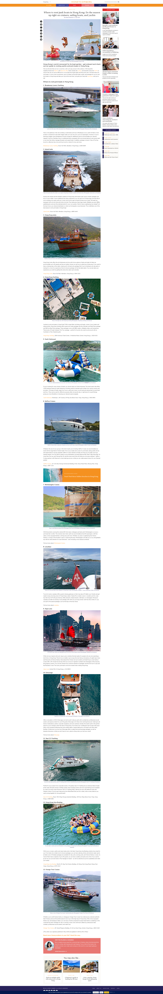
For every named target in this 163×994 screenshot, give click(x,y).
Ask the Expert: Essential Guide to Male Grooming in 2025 (110, 73)
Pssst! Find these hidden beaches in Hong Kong (81, 476)
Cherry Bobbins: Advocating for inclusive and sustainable (110, 119)
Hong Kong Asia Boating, (49, 864)
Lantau (79, 70)
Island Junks (46, 211)
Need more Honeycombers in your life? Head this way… (62, 935)
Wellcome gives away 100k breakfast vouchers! (116, 135)
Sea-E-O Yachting (48, 797)
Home (93, 988)
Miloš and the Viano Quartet (111, 157)
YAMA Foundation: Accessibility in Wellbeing (110, 51)
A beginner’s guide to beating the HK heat (71, 978)
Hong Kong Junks (47, 273)
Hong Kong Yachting (48, 335)
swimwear (90, 76)
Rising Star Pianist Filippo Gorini (112, 152)
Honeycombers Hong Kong (81, 2)
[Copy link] (41, 21)
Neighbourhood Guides (70, 473)
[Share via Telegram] (41, 24)
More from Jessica (60, 951)
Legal (118, 988)
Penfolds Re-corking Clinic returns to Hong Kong (117, 143)
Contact (113, 988)
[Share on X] (41, 34)
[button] (54, 5)
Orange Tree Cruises (48, 928)
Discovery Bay (64, 70)
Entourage (56, 735)
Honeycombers (51, 988)
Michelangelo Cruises (59, 543)
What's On (72, 9)
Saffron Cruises (47, 463)
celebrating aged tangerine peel (112, 139)
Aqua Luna (46, 669)
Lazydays (56, 605)
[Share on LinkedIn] (41, 37)
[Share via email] (41, 40)
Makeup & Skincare (53, 975)
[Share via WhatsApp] (41, 28)
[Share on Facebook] (41, 31)
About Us (99, 988)
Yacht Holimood (47, 397)
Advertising (106, 988)
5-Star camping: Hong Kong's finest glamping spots (90, 979)
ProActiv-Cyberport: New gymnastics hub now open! (111, 95)
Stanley (56, 70)
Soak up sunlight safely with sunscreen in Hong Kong (53, 979)
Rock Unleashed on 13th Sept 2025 (113, 148)
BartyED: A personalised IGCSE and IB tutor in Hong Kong (110, 26)
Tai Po (95, 70)
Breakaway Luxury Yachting (50, 145)
